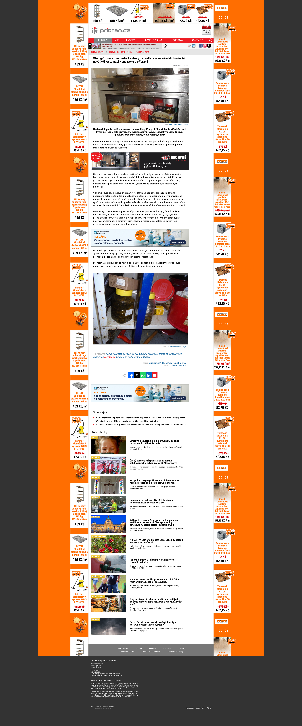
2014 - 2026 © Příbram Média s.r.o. (104, 707)
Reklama (152, 649)
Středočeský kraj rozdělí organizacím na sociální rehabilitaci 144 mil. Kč (126, 421)
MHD (117, 40)
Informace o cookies (126, 652)
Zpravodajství (97, 52)
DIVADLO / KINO (153, 40)
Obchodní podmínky (175, 652)
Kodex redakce (122, 649)
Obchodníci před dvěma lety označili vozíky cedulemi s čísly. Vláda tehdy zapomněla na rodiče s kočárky (139, 424)
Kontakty (182, 649)
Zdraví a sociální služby (120, 52)
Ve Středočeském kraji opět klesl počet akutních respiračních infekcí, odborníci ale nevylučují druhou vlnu (139, 417)
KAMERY (130, 40)
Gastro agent (142, 52)
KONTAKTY (197, 40)
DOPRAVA (178, 40)
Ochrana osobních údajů (151, 652)
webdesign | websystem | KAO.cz (198, 708)
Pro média (167, 649)
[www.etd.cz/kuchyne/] (140, 161)
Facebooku (109, 357)
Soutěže (139, 649)
